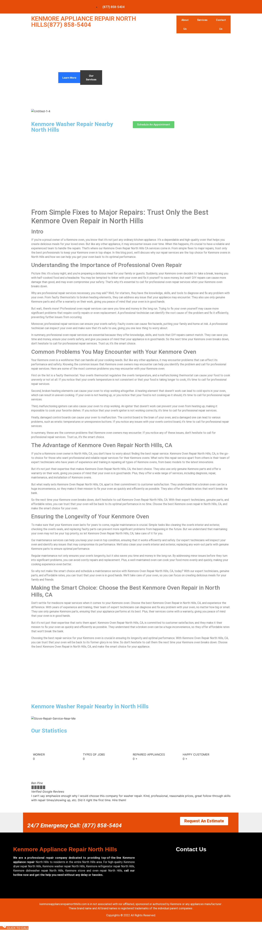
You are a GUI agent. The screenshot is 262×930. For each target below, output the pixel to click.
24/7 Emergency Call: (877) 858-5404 (74, 825)
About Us (185, 24)
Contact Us (221, 24)
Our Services (91, 77)
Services (202, 20)
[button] (131, 804)
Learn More (69, 77)
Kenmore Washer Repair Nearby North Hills (72, 127)
